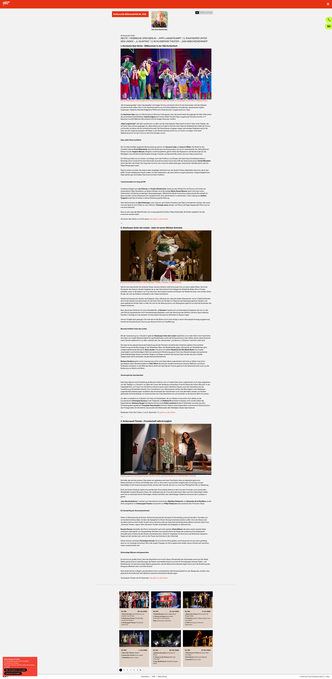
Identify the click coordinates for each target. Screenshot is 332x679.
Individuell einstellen (13, 673)
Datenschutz (162, 676)
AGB (153, 676)
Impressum (145, 676)
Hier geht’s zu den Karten (166, 412)
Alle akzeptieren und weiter (16, 670)
